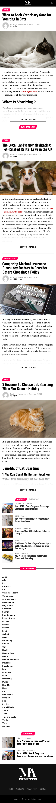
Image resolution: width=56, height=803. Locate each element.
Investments (8, 666)
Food (4, 631)
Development (8, 602)
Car (3, 590)
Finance (6, 625)
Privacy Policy (32, 789)
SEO (4, 701)
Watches (6, 726)
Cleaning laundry (10, 593)
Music (5, 682)
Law (4, 669)
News (4, 688)
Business (6, 586)
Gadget (5, 634)
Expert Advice (8, 618)
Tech (4, 714)
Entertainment (8, 615)
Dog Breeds (7, 605)
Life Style (6, 672)
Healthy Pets (8, 653)
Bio (3, 583)
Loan (4, 675)
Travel (5, 723)
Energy (5, 612)
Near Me (6, 685)
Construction (8, 596)
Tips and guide (9, 717)
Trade (5, 720)
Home (5, 656)
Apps (4, 577)
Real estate (7, 695)
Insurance (6, 663)
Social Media (8, 707)
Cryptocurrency (9, 599)
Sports (5, 711)
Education (6, 609)
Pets (4, 691)
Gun (4, 647)
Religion (6, 698)
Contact (43, 789)
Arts (4, 580)
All (3, 574)
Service (5, 704)
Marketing (7, 679)
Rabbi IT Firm (17, 279)
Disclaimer (20, 789)
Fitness (5, 628)
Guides (5, 644)
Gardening (7, 641)
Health (5, 650)
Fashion (6, 621)
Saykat (15, 26)
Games (5, 637)
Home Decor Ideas (10, 660)
